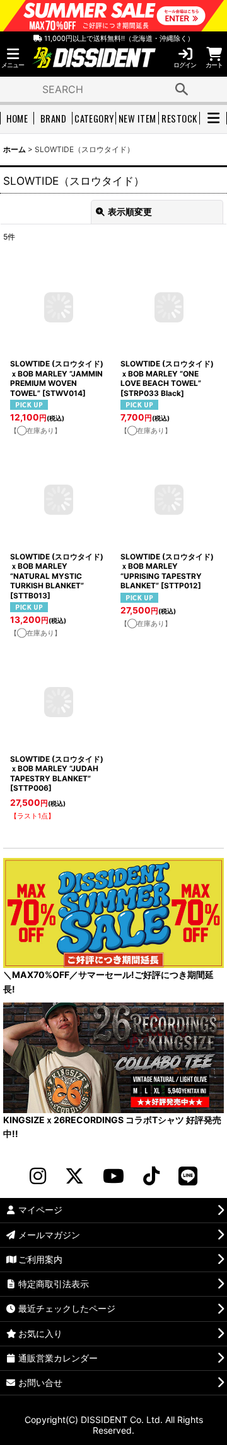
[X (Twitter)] (74, 1176)
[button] (12, 58)
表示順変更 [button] (130, 211)
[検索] (181, 89)
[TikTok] (151, 1176)
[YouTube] (113, 1176)
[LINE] (187, 1176)
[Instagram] (38, 1176)
